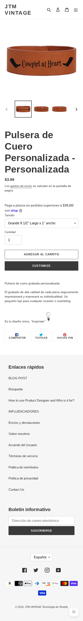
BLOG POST (18, 378)
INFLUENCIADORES (24, 411)
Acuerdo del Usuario (23, 445)
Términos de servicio (23, 456)
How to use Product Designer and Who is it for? (41, 400)
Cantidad (10, 232)
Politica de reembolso (23, 467)
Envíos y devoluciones (24, 422)
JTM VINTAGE (18, 9)
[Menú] (75, 9)
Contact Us (16, 489)
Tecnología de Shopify (55, 607)
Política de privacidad (23, 478)
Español (40, 557)
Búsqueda (16, 389)
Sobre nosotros (19, 434)
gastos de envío (21, 186)
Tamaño (9, 215)
